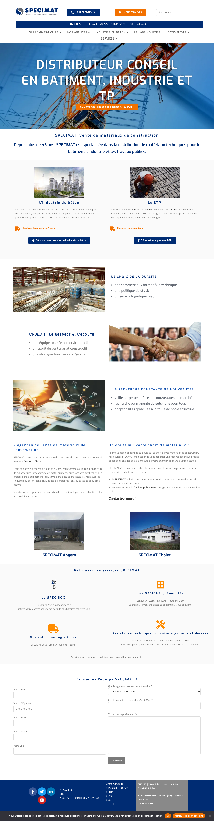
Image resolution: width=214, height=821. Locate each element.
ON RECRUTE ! (112, 804)
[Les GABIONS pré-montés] (160, 584)
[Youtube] (42, 800)
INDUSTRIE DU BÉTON (111, 32)
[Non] (209, 816)
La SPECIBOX (53, 598)
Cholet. (38, 461)
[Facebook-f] (33, 791)
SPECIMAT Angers (59, 555)
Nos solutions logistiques (53, 637)
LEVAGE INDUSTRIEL (148, 32)
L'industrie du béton (59, 202)
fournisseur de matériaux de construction (154, 209)
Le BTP (154, 202)
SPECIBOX (120, 479)
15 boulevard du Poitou (166, 784)
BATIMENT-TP (177, 32)
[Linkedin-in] (51, 791)
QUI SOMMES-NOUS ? (44, 32)
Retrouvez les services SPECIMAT (107, 570)
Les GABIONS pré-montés (160, 593)
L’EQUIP (109, 792)
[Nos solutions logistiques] (53, 628)
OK (168, 815)
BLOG (108, 800)
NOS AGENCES (77, 32)
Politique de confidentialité (188, 815)
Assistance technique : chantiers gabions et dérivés (160, 633)
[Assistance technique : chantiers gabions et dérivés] (160, 624)
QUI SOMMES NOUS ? (116, 788)
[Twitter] (42, 791)
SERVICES (108, 39)
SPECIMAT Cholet (155, 555)
